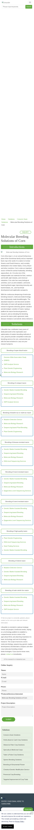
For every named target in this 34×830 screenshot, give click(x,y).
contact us (9, 654)
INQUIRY (25, 232)
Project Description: (8, 703)
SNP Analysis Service (11, 364)
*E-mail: (4, 677)
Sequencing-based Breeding (13, 394)
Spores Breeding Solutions (12, 760)
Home (3, 219)
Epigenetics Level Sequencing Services (17, 491)
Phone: (3, 687)
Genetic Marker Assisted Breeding (15, 390)
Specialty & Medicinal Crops (13, 750)
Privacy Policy (19, 821)
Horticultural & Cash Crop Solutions (15, 740)
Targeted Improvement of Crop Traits (15, 779)
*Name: (3, 670)
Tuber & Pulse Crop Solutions (13, 755)
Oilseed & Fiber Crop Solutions (14, 745)
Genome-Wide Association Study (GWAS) (15, 358)
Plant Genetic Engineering (13, 368)
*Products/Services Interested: (12, 694)
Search (28, 7)
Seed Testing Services (11, 546)
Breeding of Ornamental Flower (14, 764)
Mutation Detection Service (13, 419)
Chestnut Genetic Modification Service (16, 769)
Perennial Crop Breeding (11, 774)
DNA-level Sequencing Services (15, 461)
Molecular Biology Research (13, 372)
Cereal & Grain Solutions (11, 735)
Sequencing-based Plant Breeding (15, 427)
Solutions (11, 219)
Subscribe (28, 809)
